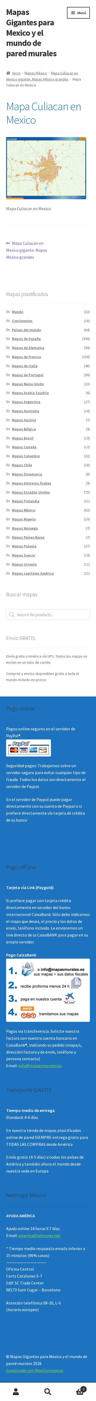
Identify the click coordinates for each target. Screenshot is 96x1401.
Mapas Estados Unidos (31, 492)
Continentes (22, 320)
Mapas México (36, 73)
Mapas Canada (24, 447)
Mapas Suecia (23, 555)
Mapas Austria (24, 420)
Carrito (74, 1387)
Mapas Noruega (25, 528)
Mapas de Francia (26, 356)
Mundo (17, 311)
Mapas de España (26, 338)
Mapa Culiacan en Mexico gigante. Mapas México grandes (26, 250)
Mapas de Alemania (28, 347)
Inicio (16, 73)
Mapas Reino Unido (28, 384)
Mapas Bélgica (24, 429)
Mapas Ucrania (24, 564)
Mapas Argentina (26, 401)
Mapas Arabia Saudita (30, 392)
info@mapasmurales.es (40, 1065)
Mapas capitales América (33, 573)
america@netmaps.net (39, 1235)
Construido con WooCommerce (34, 1370)
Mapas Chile (22, 465)
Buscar (48, 1392)
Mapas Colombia (26, 456)
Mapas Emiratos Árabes (31, 483)
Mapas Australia (25, 411)
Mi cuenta (16, 1392)
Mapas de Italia (25, 365)
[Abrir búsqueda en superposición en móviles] (48, 614)
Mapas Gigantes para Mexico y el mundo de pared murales (31, 33)
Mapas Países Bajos (28, 537)
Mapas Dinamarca (27, 474)
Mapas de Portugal (27, 375)
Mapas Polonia (24, 546)
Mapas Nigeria (24, 519)
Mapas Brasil (22, 438)
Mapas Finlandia (25, 501)
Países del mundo (26, 329)
